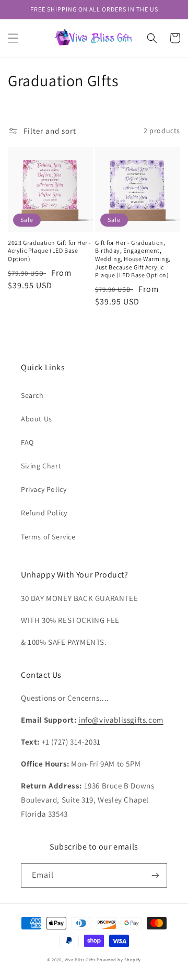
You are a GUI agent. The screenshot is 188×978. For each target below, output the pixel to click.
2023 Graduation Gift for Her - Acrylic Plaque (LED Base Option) (49, 251)
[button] (13, 38)
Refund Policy (44, 512)
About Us (36, 418)
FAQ (27, 442)
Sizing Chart (41, 465)
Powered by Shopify (119, 959)
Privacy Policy (43, 489)
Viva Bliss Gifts (80, 959)
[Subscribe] (155, 875)
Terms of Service (48, 536)
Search (32, 395)
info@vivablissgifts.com (120, 720)
